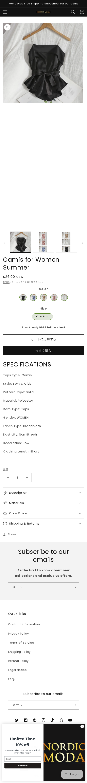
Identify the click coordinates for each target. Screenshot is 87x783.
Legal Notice (17, 670)
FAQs (12, 679)
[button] (5, 11)
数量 (5, 469)
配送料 (6, 282)
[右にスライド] (82, 243)
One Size (42, 315)
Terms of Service (21, 643)
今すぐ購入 (43, 350)
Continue (23, 765)
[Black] (23, 297)
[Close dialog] (82, 726)
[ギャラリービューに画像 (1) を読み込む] (20, 242)
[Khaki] (43, 297)
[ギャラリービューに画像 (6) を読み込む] (43, 242)
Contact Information (24, 624)
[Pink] (53, 297)
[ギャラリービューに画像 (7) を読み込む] (66, 242)
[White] (64, 297)
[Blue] (33, 297)
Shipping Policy (19, 652)
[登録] (74, 587)
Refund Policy (18, 661)
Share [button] (12, 534)
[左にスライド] (4, 243)
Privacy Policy (18, 634)
